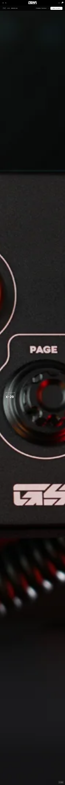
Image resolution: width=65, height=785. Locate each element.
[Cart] (61, 3)
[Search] (5, 2)
